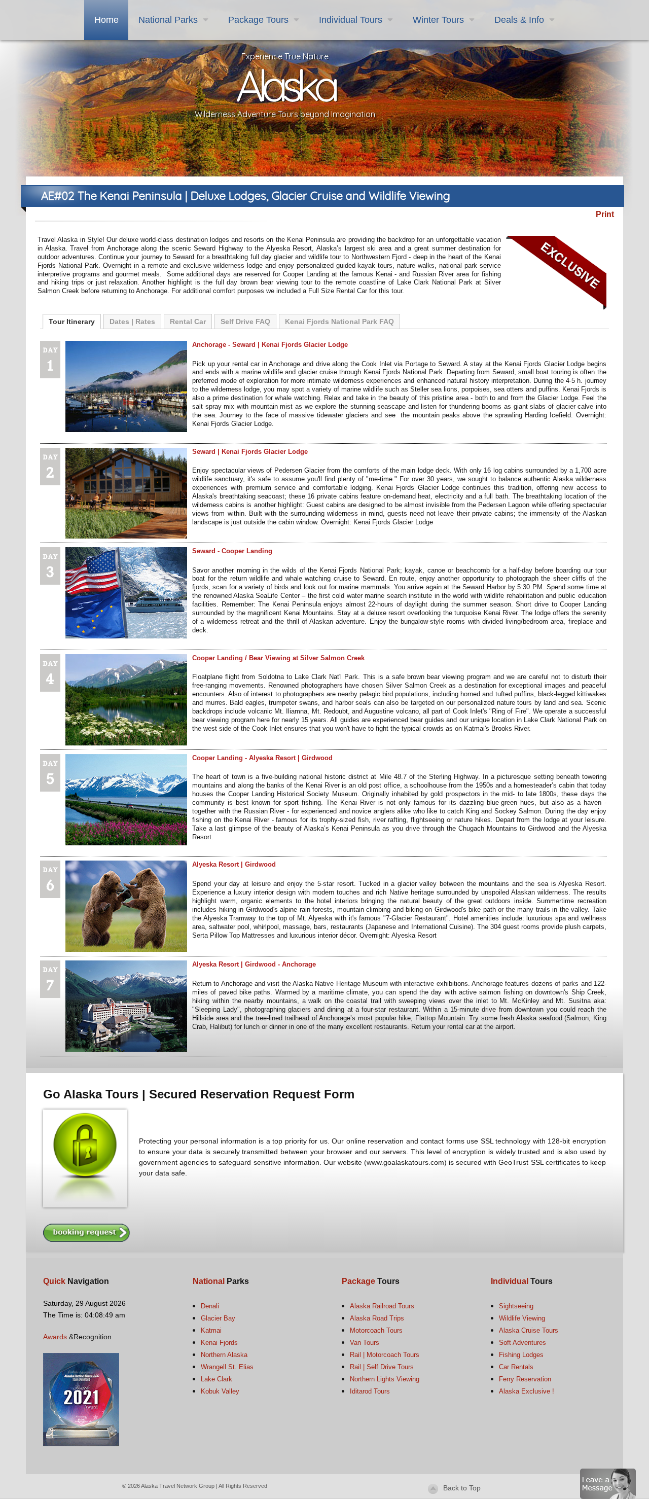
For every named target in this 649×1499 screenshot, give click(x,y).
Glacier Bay (218, 1318)
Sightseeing (516, 1306)
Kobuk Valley (220, 1391)
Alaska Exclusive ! (526, 1391)
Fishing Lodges (521, 1355)
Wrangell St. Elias (227, 1367)
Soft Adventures (522, 1342)
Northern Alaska (224, 1355)
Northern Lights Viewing (384, 1379)
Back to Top (462, 1488)
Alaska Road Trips (377, 1318)
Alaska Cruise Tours (528, 1330)
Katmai (211, 1330)
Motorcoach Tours (376, 1330)
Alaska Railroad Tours (382, 1306)
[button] (608, 1483)
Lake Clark (216, 1379)
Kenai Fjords (219, 1342)
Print (605, 214)
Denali (210, 1306)
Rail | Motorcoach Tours (384, 1355)
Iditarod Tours (370, 1391)
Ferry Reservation (525, 1379)
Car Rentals (516, 1367)
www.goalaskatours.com (405, 1162)
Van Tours (364, 1342)
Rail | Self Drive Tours (382, 1367)
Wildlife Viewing (522, 1318)
